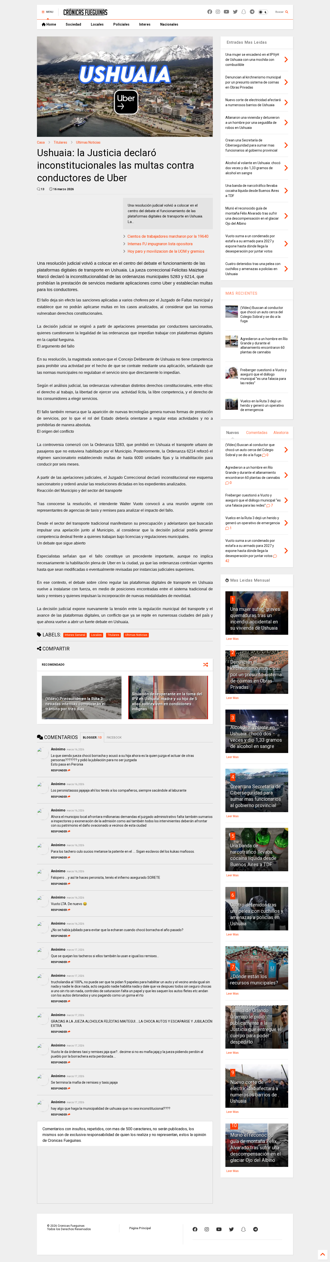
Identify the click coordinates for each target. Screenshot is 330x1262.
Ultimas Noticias (88, 142)
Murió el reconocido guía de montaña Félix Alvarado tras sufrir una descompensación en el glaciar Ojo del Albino (255, 1147)
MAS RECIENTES (241, 293)
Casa (41, 142)
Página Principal (140, 1228)
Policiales (121, 24)
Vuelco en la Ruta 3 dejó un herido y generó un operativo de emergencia (262, 405)
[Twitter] (235, 12)
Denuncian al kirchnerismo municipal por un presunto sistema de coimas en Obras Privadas (256, 674)
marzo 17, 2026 (75, 949)
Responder (59, 770)
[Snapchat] (243, 12)
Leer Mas (232, 639)
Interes (145, 24)
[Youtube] (226, 12)
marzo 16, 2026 (75, 749)
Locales (97, 24)
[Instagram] (218, 12)
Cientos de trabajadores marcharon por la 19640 (168, 236)
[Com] (255, 1229)
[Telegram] (252, 12)
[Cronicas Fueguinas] (85, 13)
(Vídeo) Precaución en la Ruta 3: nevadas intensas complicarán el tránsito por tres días (75, 704)
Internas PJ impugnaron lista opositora (160, 244)
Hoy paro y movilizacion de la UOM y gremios (166, 251)
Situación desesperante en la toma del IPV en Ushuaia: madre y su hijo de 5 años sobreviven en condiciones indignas (167, 701)
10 (234, 1125)
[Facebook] (209, 12)
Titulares (60, 142)
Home (51, 24)
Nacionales (169, 24)
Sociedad (73, 24)
